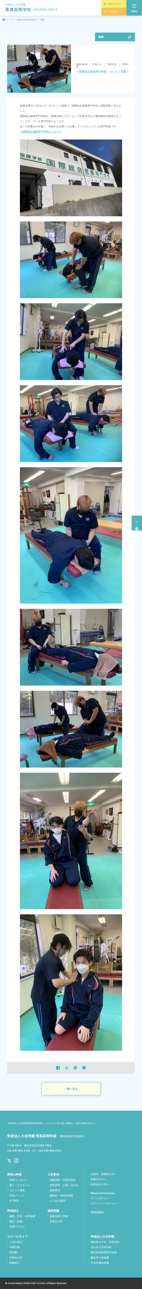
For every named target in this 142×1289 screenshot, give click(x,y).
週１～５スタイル (19, 1185)
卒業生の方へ (98, 1179)
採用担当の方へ (100, 1184)
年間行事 (14, 1247)
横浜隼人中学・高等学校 (105, 1242)
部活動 (13, 1252)
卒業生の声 (56, 1221)
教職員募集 (97, 1212)
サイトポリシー (100, 1198)
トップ (10, 20)
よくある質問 (57, 1200)
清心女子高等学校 (101, 1247)
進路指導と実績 (59, 1216)
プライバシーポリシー (104, 1203)
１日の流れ (15, 1242)
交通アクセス (114, 4)
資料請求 (114, 11)
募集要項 (55, 1190)
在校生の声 (15, 1257)
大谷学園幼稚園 (100, 1262)
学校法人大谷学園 (102, 1236)
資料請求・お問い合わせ (64, 1185)
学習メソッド (17, 1195)
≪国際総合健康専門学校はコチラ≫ (40, 131)
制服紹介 (14, 1262)
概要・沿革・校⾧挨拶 (22, 1216)
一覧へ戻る (71, 1088)
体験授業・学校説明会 (63, 1180)
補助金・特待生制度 (61, 1195)
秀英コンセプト (18, 1180)
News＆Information (26, 20)
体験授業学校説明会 (137, 523)
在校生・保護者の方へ (104, 1174)
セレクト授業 (17, 1190)
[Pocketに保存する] (84, 1068)
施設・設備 (15, 1221)
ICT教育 (14, 1200)
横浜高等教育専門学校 (104, 1252)
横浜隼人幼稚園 (100, 1257)
